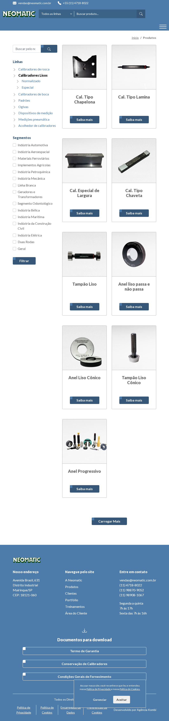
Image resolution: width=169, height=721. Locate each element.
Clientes (71, 593)
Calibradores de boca (33, 94)
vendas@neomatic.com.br (34, 3)
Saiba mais (84, 119)
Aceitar (121, 699)
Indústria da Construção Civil (34, 225)
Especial (27, 87)
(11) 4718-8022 (131, 585)
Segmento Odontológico (35, 203)
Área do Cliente (76, 613)
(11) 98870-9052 (132, 590)
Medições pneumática (33, 119)
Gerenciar (100, 699)
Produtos (71, 587)
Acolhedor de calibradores (37, 125)
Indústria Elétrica (30, 235)
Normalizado (31, 81)
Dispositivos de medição (35, 113)
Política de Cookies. (130, 689)
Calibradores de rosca (33, 69)
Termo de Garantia (84, 651)
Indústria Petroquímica (34, 172)
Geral (22, 249)
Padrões (24, 100)
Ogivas (23, 107)
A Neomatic (73, 580)
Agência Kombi (146, 709)
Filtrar (24, 261)
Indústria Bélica (29, 210)
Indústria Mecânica (31, 178)
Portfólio (71, 600)
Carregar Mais (109, 521)
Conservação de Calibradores (84, 664)
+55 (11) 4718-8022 (75, 3)
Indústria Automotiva (33, 145)
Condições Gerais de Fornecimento (84, 676)
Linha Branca (27, 185)
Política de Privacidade (99, 689)
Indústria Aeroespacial (33, 152)
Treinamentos (75, 606)
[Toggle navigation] (163, 27)
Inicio (135, 37)
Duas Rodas (26, 242)
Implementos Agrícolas (34, 165)
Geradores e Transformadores (30, 194)
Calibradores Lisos (33, 75)
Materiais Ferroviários (33, 158)
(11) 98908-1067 (132, 595)
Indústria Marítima (31, 217)
